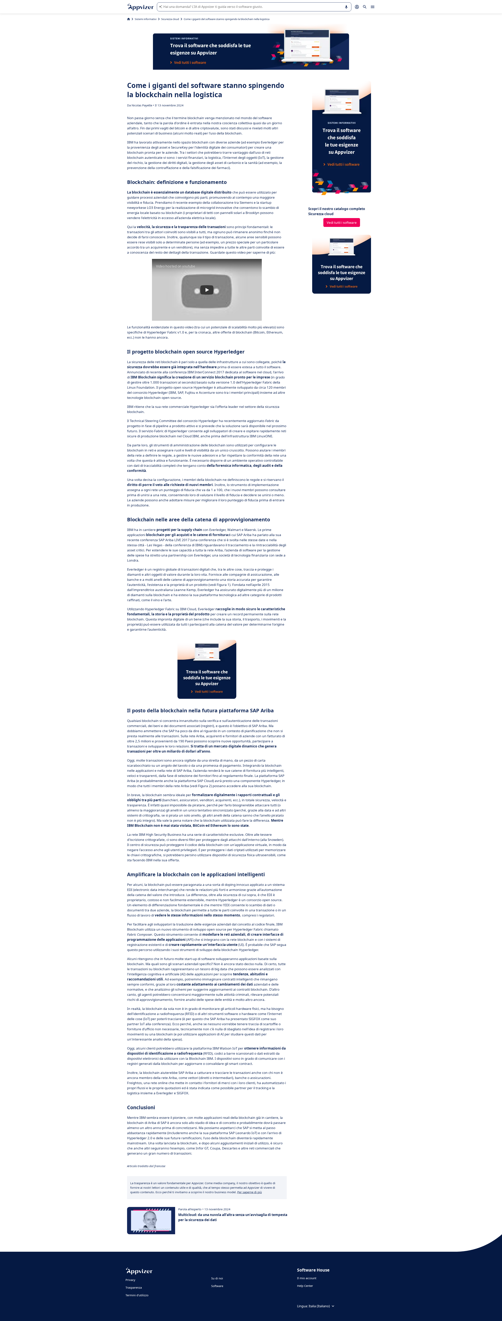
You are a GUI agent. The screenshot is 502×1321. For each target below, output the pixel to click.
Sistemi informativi (145, 19)
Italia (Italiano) (319, 1306)
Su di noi (217, 1278)
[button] (207, 290)
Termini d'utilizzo (137, 1295)
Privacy (130, 1280)
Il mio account (306, 1278)
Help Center (305, 1286)
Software (217, 1286)
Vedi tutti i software (342, 222)
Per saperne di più (249, 1192)
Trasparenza (134, 1287)
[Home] (128, 19)
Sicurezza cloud (170, 19)
